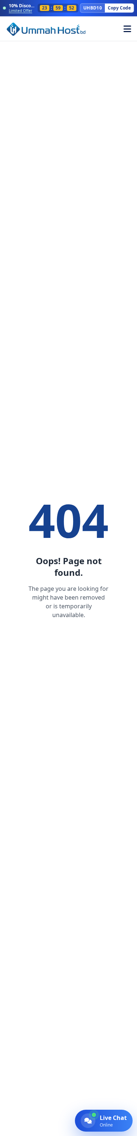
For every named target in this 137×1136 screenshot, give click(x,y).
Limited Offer (20, 10)
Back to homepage (68, 635)
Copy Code (119, 8)
